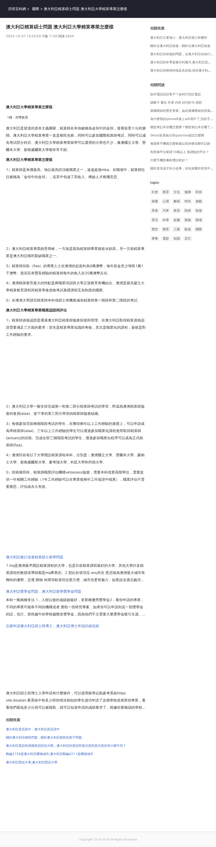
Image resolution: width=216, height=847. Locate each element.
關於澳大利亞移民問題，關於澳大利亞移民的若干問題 (44, 737)
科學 (166, 220)
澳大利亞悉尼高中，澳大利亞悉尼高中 (33, 729)
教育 (166, 192)
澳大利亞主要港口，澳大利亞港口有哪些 (178, 38)
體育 (166, 229)
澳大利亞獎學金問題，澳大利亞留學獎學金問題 (43, 591)
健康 (188, 192)
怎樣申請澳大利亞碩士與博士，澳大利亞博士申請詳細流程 (52, 626)
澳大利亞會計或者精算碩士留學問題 (34, 557)
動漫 (188, 229)
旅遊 (199, 211)
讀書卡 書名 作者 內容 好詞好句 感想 (176, 102)
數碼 (177, 201)
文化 (177, 192)
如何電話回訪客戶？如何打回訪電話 (175, 94)
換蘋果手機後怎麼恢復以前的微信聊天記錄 (180, 143)
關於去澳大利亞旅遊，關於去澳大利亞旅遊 (180, 46)
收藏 (177, 220)
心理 (166, 201)
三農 (177, 229)
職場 (199, 220)
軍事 (155, 238)
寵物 (188, 220)
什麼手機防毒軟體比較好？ (169, 160)
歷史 (155, 229)
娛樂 (155, 201)
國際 (35, 9)
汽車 (166, 211)
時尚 (188, 201)
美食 (155, 211)
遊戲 (199, 201)
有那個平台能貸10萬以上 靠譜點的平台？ (179, 152)
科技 (199, 192)
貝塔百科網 (17, 9)
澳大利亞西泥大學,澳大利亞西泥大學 (31, 762)
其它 (188, 238)
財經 (188, 211)
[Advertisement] (76, 71)
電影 (166, 238)
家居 (177, 211)
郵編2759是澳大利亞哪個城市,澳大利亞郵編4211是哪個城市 (49, 754)
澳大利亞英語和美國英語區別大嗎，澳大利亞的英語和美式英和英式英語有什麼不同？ (66, 746)
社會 (155, 192)
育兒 (155, 220)
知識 (177, 238)
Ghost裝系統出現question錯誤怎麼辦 (177, 135)
